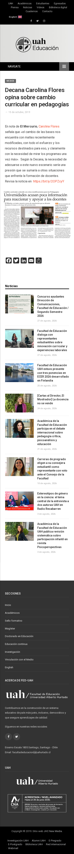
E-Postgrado (15, 844)
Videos (40, 7)
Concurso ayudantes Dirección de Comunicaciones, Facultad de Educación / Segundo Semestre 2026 (52, 306)
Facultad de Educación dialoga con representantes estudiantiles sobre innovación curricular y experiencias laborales (52, 340)
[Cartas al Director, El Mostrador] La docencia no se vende (52, 399)
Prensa (15, 7)
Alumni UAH (39, 840)
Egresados (60, 3)
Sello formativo (13, 620)
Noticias (27, 7)
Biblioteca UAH (34, 844)
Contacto (47, 11)
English (13, 16)
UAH (10, 3)
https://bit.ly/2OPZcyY (48, 181)
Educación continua (16, 644)
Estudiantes (42, 3)
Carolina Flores (49, 126)
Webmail (13, 848)
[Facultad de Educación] (37, 44)
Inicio (8, 605)
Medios (10, 81)
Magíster (10, 628)
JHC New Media (53, 831)
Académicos (25, 3)
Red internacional (56, 844)
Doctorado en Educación (19, 636)
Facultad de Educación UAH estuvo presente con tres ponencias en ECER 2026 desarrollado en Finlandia (53, 373)
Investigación (12, 651)
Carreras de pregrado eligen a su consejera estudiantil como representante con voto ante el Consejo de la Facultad (52, 469)
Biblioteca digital (58, 7)
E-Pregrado (55, 840)
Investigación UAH (18, 840)
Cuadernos (32, 11)
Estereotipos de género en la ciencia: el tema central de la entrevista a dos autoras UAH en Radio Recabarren (53, 501)
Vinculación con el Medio (19, 659)
